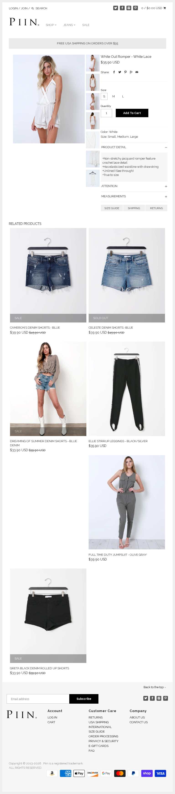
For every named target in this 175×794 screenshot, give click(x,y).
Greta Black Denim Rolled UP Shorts (39, 668)
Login (13, 8)
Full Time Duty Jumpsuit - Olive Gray (118, 554)
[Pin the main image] (125, 72)
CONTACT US (139, 722)
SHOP (50, 25)
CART (51, 722)
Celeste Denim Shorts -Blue (111, 327)
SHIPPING (134, 208)
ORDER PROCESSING (103, 736)
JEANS (68, 25)
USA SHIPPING (99, 722)
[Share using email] (137, 72)
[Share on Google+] (131, 72)
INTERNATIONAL (100, 727)
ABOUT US (137, 717)
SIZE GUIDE (111, 208)
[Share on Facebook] (114, 72)
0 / (151, 8)
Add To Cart (132, 113)
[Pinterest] (135, 8)
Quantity (106, 106)
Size (103, 90)
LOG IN (52, 717)
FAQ (91, 750)
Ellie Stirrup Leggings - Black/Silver (118, 441)
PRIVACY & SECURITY (103, 741)
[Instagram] (128, 8)
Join (24, 8)
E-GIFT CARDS (98, 746)
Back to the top (154, 687)
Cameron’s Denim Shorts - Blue (35, 327)
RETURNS (156, 208)
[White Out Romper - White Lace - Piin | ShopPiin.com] (49, 99)
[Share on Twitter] (120, 72)
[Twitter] (115, 8)
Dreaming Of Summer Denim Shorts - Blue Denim (43, 443)
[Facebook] (122, 8)
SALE (86, 25)
